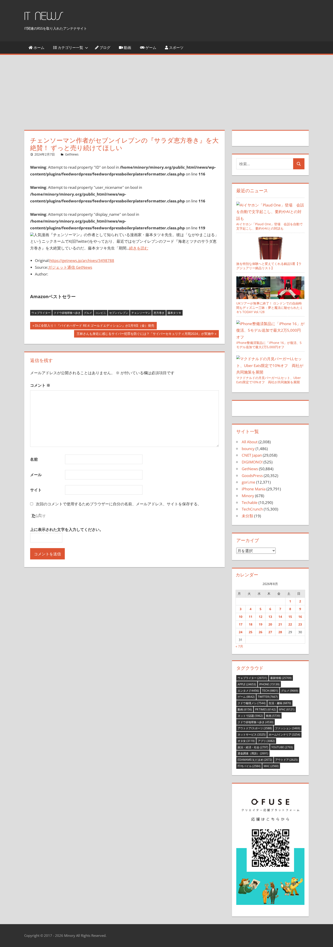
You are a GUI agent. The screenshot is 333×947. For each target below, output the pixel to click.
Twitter (268, 697)
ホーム (38, 47)
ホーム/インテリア (284, 734)
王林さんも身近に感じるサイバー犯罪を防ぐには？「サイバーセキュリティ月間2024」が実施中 (145, 334)
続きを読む (138, 248)
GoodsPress (252, 475)
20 (270, 624)
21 (280, 624)
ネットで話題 (250, 716)
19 (260, 624)
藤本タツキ (174, 313)
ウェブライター (41, 313)
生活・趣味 (280, 703)
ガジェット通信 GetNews (70, 267)
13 (270, 616)
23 (300, 624)
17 (240, 624)
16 (300, 616)
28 (280, 632)
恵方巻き (159, 313)
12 (260, 616)
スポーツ (175, 47)
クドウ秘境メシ (251, 703)
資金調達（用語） (253, 753)
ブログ (104, 47)
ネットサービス (251, 734)
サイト (36, 489)
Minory (248, 495)
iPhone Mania (253, 488)
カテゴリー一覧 (70, 47)
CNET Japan (252, 455)
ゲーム (150, 47)
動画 (127, 47)
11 (250, 616)
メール (36, 474)
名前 (34, 459)
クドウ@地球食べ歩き (67, 313)
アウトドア (286, 760)
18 (250, 624)
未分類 (247, 515)
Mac (271, 766)
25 (250, 632)
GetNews (72, 154)
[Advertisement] (166, 88)
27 (270, 632)
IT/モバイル (249, 766)
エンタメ (248, 691)
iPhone (269, 684)
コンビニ (100, 313)
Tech (270, 691)
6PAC (286, 709)
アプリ (266, 741)
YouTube (282, 747)
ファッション (287, 728)
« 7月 (239, 646)
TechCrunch (252, 509)
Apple (247, 684)
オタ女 (246, 741)
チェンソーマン (140, 313)
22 (290, 624)
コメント (40, 385)
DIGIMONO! (252, 462)
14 (280, 616)
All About (250, 441)
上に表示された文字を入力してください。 (66, 529)
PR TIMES (265, 709)
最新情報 (281, 678)
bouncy (248, 448)
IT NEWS (43, 16)
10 (240, 616)
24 (240, 632)
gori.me (248, 482)
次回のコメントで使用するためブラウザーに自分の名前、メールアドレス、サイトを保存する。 (118, 503)
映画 (273, 716)
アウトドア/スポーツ (255, 728)
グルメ (88, 313)
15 (290, 616)
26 (260, 632)
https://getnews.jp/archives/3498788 (81, 260)
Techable (250, 502)
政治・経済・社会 (253, 747)
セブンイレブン (118, 313)
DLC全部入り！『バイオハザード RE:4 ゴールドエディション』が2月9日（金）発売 (94, 326)
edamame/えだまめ (255, 760)
